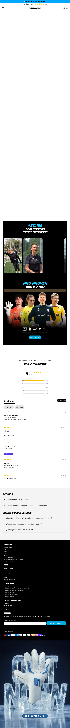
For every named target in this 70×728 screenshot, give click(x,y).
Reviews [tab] (9, 401)
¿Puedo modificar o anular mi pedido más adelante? (27, 505)
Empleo (6, 555)
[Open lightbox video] (15, 255)
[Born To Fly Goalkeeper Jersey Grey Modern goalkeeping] (35, 48)
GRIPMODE (10, 631)
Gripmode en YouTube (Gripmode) (13, 590)
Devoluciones (7, 570)
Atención (6, 603)
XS (5, 131)
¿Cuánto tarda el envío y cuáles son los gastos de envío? (29, 518)
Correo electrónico (10, 620)
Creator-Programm (9, 596)
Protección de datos (9, 561)
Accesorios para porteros (11, 575)
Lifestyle (6, 577)
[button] (35, 380)
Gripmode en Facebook (10, 594)
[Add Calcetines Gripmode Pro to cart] (25, 171)
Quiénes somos (8, 547)
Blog (5, 553)
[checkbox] (19, 407)
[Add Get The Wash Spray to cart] (41, 171)
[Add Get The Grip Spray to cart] (10, 171)
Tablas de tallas (8, 605)
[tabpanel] (35, 443)
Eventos (6, 551)
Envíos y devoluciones (14, 208)
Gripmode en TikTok (9, 592)
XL (29, 131)
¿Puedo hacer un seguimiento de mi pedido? (24, 524)
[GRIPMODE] (35, 8)
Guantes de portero (9, 574)
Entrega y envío (8, 568)
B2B (5, 549)
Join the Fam (35, 337)
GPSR (7, 214)
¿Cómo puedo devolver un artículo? (20, 530)
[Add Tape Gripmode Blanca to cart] (57, 171)
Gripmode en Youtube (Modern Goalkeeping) (16, 588)
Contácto (6, 609)
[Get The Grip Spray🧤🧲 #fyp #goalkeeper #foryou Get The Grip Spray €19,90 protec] (35, 256)
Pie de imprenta (8, 557)
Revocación (7, 572)
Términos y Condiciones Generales (13, 559)
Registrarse (56, 623)
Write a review (62, 400)
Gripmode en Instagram (10, 587)
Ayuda (5, 607)
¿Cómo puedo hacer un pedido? (19, 499)
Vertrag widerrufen (9, 579)
